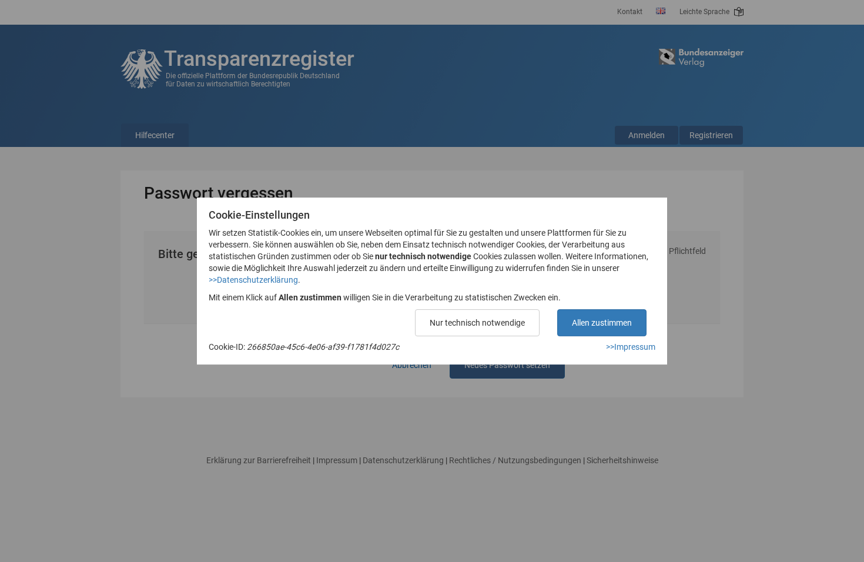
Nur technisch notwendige (477, 322)
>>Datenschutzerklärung (253, 280)
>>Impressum (630, 347)
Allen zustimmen (602, 322)
